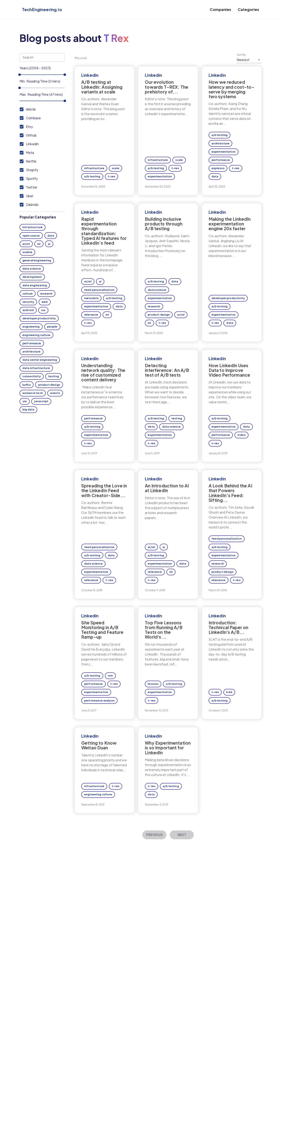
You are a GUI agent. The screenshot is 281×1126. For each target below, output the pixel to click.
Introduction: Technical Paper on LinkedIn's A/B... (228, 627)
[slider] (19, 74)
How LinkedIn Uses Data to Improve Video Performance (229, 370)
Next (182, 834)
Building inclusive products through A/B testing (163, 223)
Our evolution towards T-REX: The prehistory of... (166, 86)
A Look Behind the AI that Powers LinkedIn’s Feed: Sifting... (230, 493)
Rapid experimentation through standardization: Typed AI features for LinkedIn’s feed (104, 231)
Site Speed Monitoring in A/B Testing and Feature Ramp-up (102, 630)
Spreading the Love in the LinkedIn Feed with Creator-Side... (104, 490)
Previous (154, 834)
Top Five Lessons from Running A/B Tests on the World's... (163, 630)
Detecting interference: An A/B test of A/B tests (167, 370)
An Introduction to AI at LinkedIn (167, 488)
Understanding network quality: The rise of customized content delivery (103, 372)
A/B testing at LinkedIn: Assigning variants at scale (101, 86)
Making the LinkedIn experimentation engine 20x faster (230, 223)
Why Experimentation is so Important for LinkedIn (168, 747)
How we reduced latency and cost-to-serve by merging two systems (231, 89)
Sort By (241, 55)
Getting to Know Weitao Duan (99, 745)
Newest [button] (243, 60)
